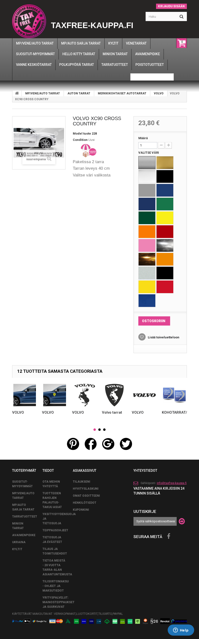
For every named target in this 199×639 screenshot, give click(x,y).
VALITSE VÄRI (149, 152)
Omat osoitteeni (86, 495)
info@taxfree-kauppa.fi (172, 483)
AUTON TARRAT (78, 93)
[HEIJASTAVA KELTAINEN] (147, 287)
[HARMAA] (147, 190)
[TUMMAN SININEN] (147, 204)
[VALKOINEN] (147, 176)
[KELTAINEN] (165, 218)
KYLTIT (17, 549)
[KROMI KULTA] (147, 259)
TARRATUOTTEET (24, 516)
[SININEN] (165, 190)
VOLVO (159, 93)
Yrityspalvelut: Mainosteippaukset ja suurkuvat (58, 602)
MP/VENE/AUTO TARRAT (42, 93)
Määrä (143, 138)
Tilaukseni (81, 481)
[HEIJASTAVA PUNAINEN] (165, 287)
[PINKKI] (147, 245)
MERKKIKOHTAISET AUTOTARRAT (122, 93)
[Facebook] (168, 536)
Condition (80, 140)
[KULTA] (165, 162)
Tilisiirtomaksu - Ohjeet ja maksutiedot (55, 586)
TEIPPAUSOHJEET (55, 530)
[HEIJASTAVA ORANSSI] (165, 259)
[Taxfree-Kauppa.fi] (29, 21)
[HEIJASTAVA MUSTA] (165, 273)
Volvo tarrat (112, 412)
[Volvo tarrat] (114, 395)
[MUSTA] (165, 176)
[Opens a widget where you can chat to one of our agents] (180, 630)
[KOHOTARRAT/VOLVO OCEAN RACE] (174, 395)
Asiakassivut (84, 470)
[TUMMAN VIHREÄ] (147, 218)
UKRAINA (18, 542)
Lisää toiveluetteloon (163, 337)
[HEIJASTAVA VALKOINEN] (147, 273)
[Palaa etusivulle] (17, 93)
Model (78, 133)
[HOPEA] (147, 162)
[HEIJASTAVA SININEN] (147, 300)
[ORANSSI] (147, 231)
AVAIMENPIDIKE (23, 535)
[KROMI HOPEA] (165, 245)
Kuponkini (81, 509)
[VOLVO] (24, 395)
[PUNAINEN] (165, 231)
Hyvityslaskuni (86, 488)
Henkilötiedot (84, 502)
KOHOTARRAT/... (176, 412)
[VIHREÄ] (165, 204)
